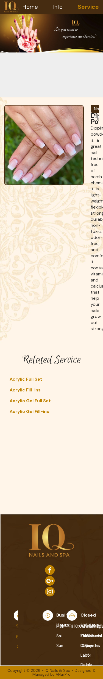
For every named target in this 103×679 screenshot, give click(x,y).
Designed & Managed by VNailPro (64, 672)
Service (88, 6)
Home (30, 6)
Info (58, 6)
